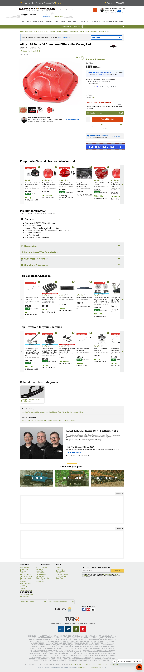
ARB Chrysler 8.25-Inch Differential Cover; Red (66, 184)
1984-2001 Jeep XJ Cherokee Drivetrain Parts (63, 31)
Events (22, 573)
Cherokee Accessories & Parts (31, 412)
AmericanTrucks (69, 623)
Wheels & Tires (118, 21)
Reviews (58, 580)
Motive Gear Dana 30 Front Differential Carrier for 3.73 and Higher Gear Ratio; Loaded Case (49, 352)
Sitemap (73, 664)
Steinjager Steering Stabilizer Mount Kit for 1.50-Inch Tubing (118, 300)
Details (58, 3)
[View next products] (122, 184)
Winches (109, 21)
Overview (59, 567)
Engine (56, 21)
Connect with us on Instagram (93, 609)
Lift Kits (82, 21)
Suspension (96, 21)
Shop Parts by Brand (26, 576)
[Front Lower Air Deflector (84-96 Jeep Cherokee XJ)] (84, 288)
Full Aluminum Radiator (66, 299)
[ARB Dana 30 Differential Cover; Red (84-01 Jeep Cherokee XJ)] (101, 173)
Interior (75, 21)
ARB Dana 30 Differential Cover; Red (101, 184)
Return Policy (39, 571)
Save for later (106, 125)
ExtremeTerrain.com (37, 9)
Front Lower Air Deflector (84, 298)
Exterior (69, 21)
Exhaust (62, 21)
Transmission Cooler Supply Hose (118, 351)
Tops (103, 21)
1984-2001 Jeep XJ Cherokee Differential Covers (94, 31)
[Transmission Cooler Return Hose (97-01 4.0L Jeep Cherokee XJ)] (32, 288)
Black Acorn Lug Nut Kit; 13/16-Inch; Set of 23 (49, 300)
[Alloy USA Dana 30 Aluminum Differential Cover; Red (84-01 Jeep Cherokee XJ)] (50, 173)
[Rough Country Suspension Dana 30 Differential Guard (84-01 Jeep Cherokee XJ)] (84, 173)
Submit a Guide (60, 571)
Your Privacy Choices (100, 664)
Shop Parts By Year (26, 574)
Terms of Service (95, 667)
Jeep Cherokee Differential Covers (73, 412)
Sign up (117, 570)
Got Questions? (40, 573)
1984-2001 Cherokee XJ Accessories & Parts (34, 31)
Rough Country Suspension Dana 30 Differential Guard (83, 185)
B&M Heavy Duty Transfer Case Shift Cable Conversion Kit (67, 351)
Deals (22, 21)
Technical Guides (25, 583)
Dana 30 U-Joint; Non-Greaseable (101, 350)
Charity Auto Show (62, 574)
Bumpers (41, 21)
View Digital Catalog (26, 590)
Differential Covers (69, 421)
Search (95, 10)
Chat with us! (40, 576)
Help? (121, 113)
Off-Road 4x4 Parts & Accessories (32, 421)
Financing (23, 581)
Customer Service (41, 574)
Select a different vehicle (94, 113)
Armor (35, 21)
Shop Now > (78, 26)
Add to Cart (109, 119)
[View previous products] (22, 184)
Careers (58, 573)
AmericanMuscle (55, 623)
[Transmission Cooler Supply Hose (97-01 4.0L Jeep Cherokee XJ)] (119, 339)
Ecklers (92, 623)
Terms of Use (40, 581)
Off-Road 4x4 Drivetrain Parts (53, 421)
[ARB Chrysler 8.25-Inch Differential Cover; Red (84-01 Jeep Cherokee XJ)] (67, 173)
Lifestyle (28, 21)
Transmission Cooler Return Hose (32, 300)
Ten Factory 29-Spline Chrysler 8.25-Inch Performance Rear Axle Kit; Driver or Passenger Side (32, 353)
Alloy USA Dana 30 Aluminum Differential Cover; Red (49, 185)
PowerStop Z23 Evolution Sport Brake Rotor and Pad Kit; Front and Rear (101, 301)
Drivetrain (49, 21)
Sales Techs (59, 578)
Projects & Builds (25, 567)
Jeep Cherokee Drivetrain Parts (52, 412)
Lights (88, 21)
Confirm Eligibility (93, 83)
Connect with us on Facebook (84, 609)
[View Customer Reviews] (91, 59)
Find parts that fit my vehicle (29, 51)
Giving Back (59, 569)
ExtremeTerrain (82, 623)
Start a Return (40, 569)
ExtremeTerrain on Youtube (88, 609)
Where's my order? (41, 567)
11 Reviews (101, 59)
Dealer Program (61, 576)
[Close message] (123, 26)
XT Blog (22, 585)
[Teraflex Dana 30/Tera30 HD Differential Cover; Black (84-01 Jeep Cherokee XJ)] (32, 173)
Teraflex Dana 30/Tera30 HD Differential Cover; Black (32, 185)
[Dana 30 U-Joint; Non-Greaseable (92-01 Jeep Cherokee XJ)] (101, 339)
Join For (116, 136)
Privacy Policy (107, 574)
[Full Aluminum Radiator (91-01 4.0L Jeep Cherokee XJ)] (67, 288)
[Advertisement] (72, 509)
